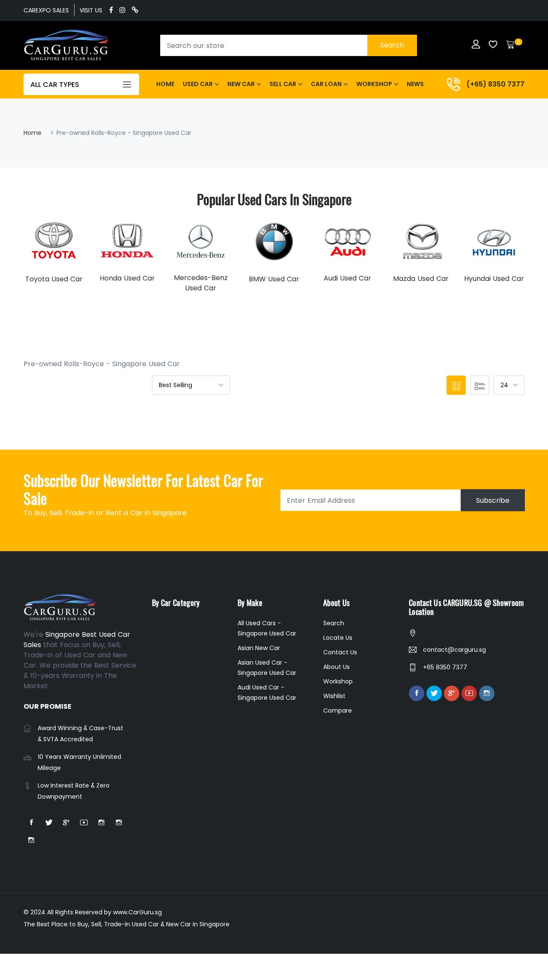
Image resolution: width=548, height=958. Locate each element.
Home (165, 84)
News (415, 84)
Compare (337, 710)
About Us (336, 667)
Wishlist (334, 696)
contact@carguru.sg (454, 649)
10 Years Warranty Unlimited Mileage (79, 762)
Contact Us (340, 652)
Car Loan (326, 84)
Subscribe (492, 500)
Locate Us (337, 637)
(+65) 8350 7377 (495, 84)
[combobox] (288, 45)
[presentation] (32, 254)
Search (392, 45)
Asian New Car (259, 648)
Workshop (374, 84)
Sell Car (282, 84)
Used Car (198, 84)
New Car (241, 84)
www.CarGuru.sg (137, 912)
